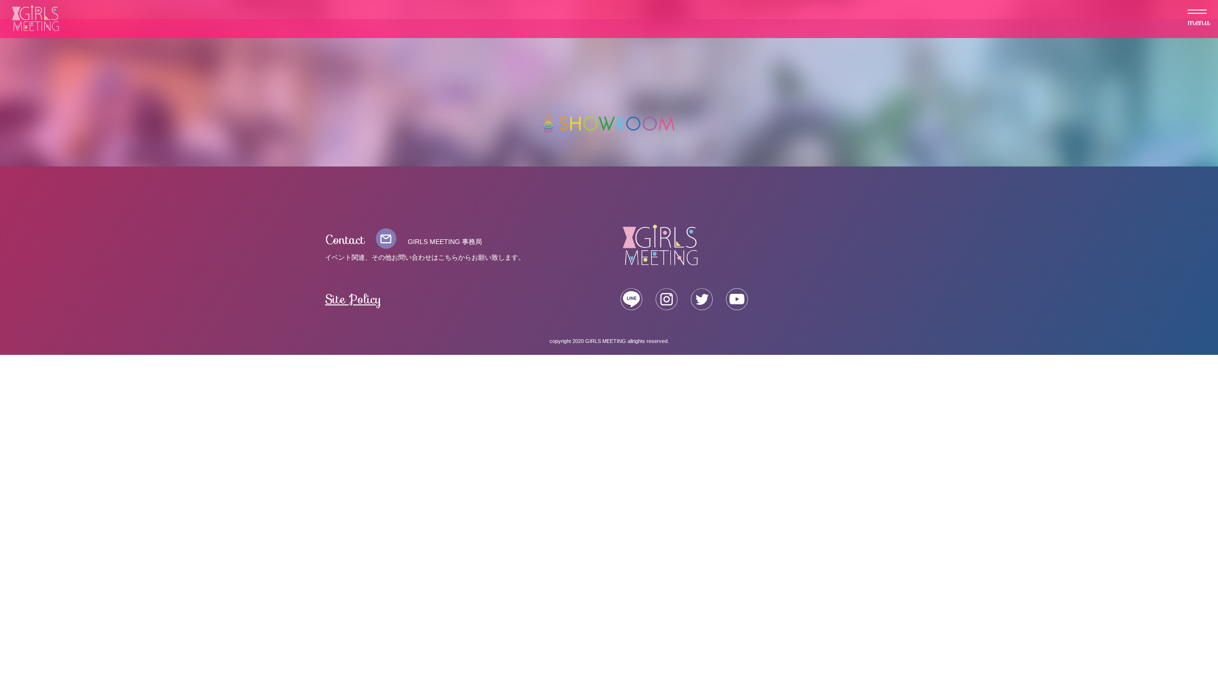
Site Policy (353, 299)
